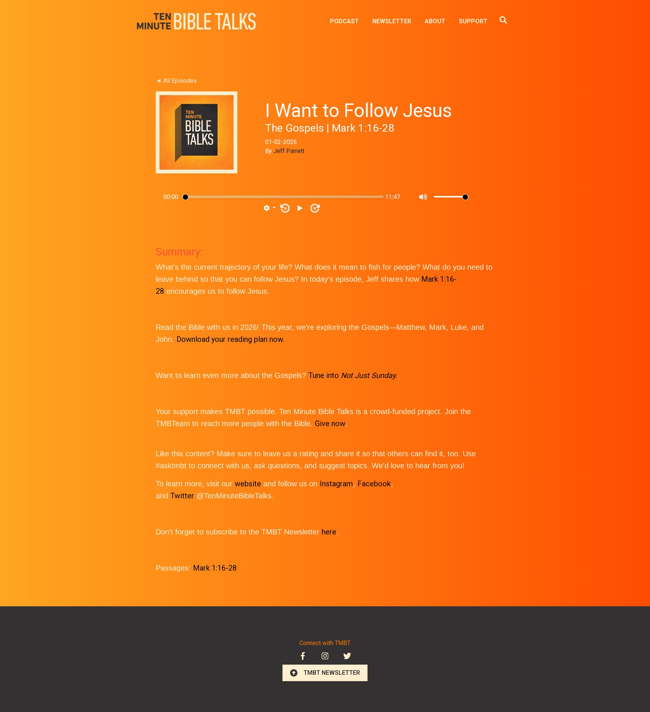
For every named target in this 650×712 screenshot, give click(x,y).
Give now (330, 423)
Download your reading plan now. (230, 339)
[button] (269, 208)
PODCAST (344, 21)
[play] (300, 208)
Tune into (352, 375)
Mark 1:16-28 (215, 567)
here (329, 531)
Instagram (336, 483)
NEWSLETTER (391, 21)
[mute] (423, 197)
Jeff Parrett (288, 151)
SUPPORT (473, 21)
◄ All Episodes (176, 80)
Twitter (182, 495)
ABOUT (435, 21)
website (248, 483)
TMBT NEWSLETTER (332, 672)
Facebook (374, 483)
